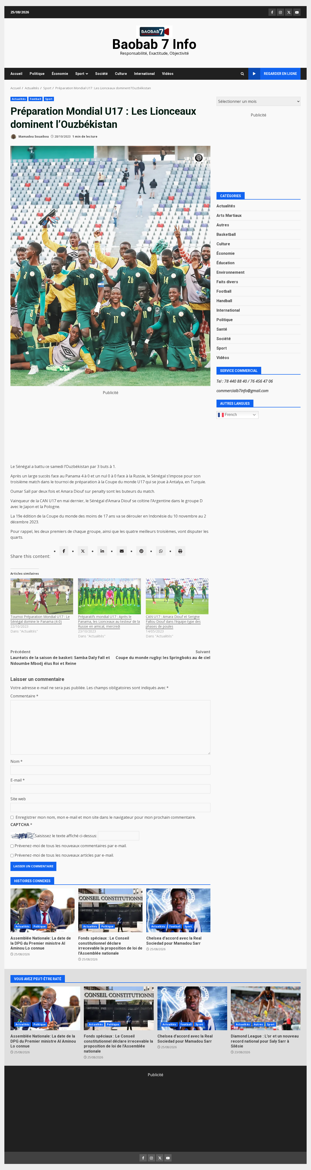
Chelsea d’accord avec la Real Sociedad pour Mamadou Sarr (178, 910)
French (230, 415)
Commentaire (24, 696)
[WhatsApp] (161, 550)
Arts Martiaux (229, 215)
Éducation (225, 263)
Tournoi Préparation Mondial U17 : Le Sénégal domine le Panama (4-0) (40, 619)
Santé (221, 329)
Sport (79, 74)
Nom (16, 761)
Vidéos (167, 74)
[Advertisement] (110, 430)
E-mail (17, 780)
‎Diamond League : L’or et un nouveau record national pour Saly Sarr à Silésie (266, 1008)
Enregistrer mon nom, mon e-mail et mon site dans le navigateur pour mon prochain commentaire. (106, 817)
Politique (37, 74)
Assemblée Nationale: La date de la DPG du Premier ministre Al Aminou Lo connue (42, 910)
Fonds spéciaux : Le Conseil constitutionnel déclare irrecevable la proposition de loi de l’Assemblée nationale (110, 910)
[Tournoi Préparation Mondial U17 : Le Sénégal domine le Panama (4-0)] (41, 596)
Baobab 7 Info (154, 44)
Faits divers (227, 282)
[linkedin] (102, 550)
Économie (60, 74)
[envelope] (122, 550)
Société (101, 74)
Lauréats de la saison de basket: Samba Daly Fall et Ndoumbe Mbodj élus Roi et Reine (60, 657)
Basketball (226, 234)
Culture (121, 74)
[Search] (242, 74)
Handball (224, 301)
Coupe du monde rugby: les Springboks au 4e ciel (163, 654)
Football (35, 99)
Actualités (19, 99)
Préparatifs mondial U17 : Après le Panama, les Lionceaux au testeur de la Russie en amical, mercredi (109, 621)
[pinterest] (141, 550)
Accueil (16, 74)
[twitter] (83, 550)
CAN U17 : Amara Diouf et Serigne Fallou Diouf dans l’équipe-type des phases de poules (173, 621)
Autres (222, 225)
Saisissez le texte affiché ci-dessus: (66, 835)
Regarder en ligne (280, 74)
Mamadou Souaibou (33, 136)
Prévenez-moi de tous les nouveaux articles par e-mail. (64, 855)
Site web (18, 798)
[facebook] (64, 550)
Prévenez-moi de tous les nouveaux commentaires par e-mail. (71, 845)
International (144, 74)
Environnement (230, 272)
